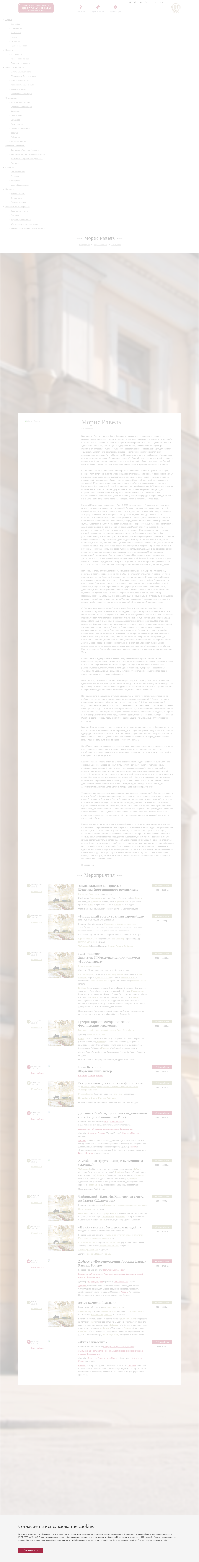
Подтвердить (31, 1550)
